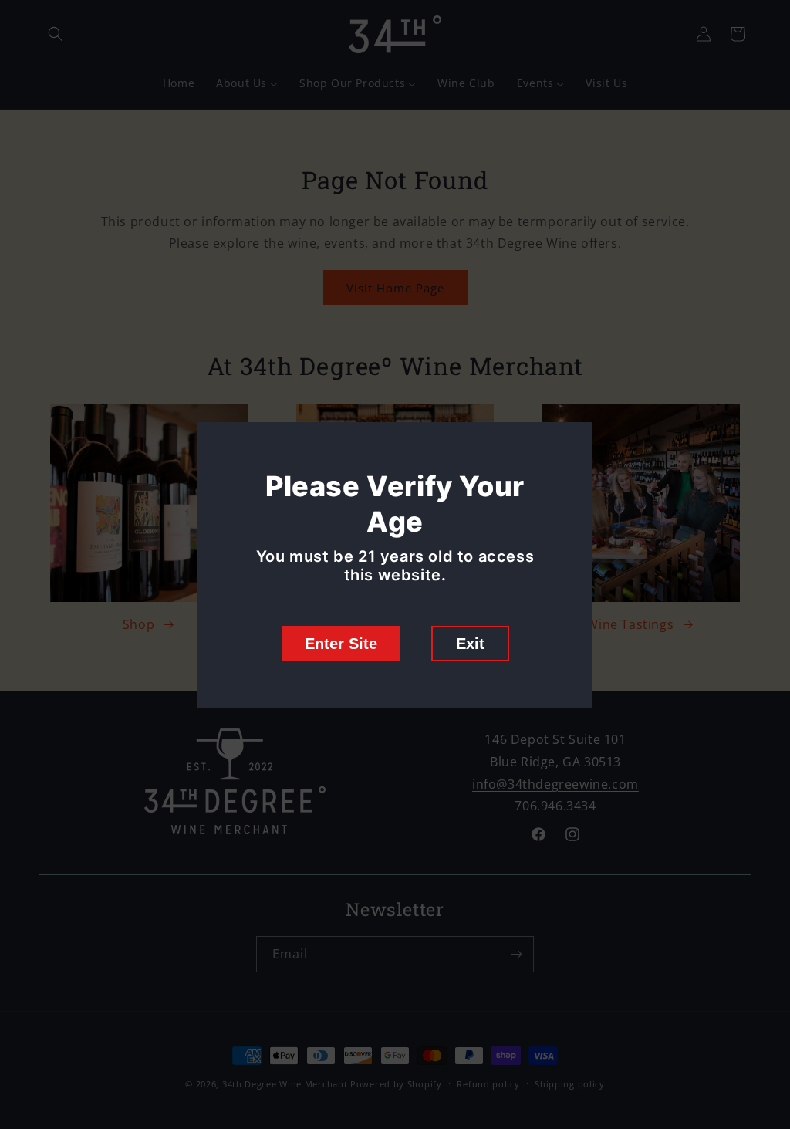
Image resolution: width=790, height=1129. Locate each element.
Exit (470, 643)
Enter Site (341, 643)
